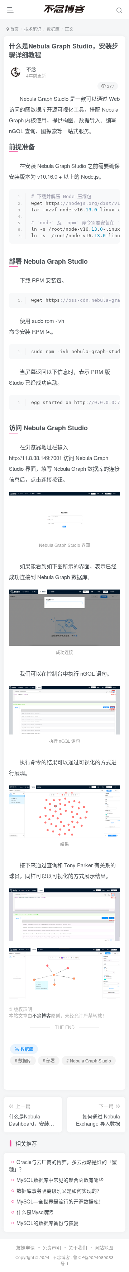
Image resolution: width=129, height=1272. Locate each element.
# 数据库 (23, 1060)
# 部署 (49, 1060)
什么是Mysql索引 (35, 1212)
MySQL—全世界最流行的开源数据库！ (60, 1201)
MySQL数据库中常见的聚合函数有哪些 (60, 1179)
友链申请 (25, 1247)
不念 (31, 68)
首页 (14, 29)
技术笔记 (32, 29)
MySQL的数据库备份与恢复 (47, 1222)
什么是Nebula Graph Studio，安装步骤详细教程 (63, 50)
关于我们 (77, 1247)
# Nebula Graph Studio (88, 1060)
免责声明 (51, 1247)
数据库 (53, 29)
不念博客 (41, 1015)
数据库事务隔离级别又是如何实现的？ (59, 1190)
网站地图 (104, 1247)
